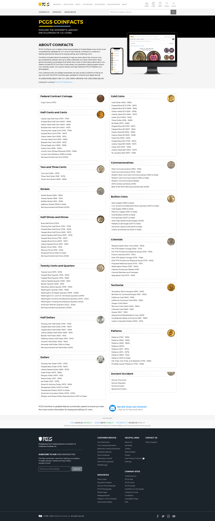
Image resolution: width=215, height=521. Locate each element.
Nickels (45, 189)
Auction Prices (113, 4)
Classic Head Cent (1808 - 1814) (53, 136)
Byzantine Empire (119, 389)
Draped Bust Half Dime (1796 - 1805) (56, 229)
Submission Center (104, 458)
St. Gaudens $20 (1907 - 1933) (124, 153)
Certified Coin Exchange (134, 489)
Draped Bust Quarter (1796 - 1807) (55, 275)
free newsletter (66, 454)
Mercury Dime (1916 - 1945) (52, 250)
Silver (97, 423)
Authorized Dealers (104, 502)
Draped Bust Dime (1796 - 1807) (54, 238)
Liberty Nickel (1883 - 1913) (52, 198)
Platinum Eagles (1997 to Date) (124, 212)
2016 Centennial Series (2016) (124, 184)
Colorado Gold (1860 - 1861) (123, 309)
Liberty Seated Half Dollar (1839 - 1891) (57, 333)
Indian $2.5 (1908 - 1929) (122, 117)
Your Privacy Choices (133, 458)
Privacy (127, 455)
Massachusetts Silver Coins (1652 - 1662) (128, 246)
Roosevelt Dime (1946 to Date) (53, 253)
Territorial (117, 285)
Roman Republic (119, 383)
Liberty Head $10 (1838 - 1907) (124, 144)
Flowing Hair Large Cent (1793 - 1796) (56, 130)
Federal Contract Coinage (56, 96)
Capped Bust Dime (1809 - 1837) (54, 241)
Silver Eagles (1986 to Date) (123, 203)
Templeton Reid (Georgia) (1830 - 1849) (128, 291)
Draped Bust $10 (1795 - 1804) (124, 141)
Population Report (104, 483)
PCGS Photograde (104, 489)
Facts (77, 4)
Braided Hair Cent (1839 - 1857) (54, 142)
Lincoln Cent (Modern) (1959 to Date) (56, 154)
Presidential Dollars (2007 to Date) (55, 390)
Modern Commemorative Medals (125, 181)
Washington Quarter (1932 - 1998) (55, 290)
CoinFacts (44, 12)
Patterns (116, 330)
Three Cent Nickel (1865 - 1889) (54, 179)
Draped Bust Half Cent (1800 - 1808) (56, 121)
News (124, 4)
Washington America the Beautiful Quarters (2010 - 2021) (65, 299)
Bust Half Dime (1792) (50, 223)
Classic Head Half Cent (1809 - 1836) (56, 125)
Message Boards (103, 496)
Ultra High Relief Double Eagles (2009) (128, 221)
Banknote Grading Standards (108, 449)
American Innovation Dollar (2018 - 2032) (58, 393)
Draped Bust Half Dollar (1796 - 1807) (56, 327)
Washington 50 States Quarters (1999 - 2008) (60, 293)
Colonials (117, 239)
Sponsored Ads (107, 418)
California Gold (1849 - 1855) (123, 297)
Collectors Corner (131, 492)
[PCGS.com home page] (45, 4)
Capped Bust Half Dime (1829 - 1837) (56, 232)
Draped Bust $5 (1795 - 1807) (123, 126)
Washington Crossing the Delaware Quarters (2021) (62, 302)
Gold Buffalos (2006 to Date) (123, 215)
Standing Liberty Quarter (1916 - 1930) (56, 287)
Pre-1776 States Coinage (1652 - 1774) (127, 249)
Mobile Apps (102, 492)
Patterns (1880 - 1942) (121, 355)
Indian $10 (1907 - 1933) (121, 147)
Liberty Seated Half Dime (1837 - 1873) (56, 235)
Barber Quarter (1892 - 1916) (52, 284)
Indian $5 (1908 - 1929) (121, 138)
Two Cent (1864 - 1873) (50, 173)
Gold (72, 423)
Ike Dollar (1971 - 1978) (50, 381)
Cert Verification (103, 442)
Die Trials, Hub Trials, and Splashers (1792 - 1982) (131, 361)
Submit (147, 6)
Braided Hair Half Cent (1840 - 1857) (56, 127)
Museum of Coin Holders (107, 499)
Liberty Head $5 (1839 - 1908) (124, 135)
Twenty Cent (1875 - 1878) (51, 272)
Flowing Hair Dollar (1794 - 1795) (54, 363)
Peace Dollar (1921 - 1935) (51, 378)
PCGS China (129, 483)
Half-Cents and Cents (53, 112)
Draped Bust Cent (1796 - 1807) (54, 133)
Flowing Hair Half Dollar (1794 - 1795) (56, 324)
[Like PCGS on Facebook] (158, 516)
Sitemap (128, 462)
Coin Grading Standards (106, 445)
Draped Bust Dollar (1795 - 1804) (54, 367)
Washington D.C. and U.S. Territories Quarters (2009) (62, 296)
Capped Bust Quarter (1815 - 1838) (55, 278)
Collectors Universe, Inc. (62, 516)
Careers (127, 449)
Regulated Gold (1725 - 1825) (123, 275)
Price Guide (68, 4)
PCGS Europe (130, 486)
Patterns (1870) (118, 346)
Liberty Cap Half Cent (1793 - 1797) (55, 119)
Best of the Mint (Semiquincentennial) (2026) (130, 187)
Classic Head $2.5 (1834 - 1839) (124, 111)
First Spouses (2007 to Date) (123, 218)
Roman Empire (118, 386)
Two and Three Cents (53, 167)
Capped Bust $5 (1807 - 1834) (124, 129)
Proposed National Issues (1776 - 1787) (127, 263)
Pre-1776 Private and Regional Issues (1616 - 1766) (132, 252)
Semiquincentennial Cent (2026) (54, 157)
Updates (57, 12)
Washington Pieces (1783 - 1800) (125, 266)
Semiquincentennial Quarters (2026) (56, 307)
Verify (160, 6)
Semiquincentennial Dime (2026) (55, 256)
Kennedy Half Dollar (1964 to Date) (55, 344)
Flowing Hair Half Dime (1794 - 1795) (56, 226)
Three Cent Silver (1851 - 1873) (53, 176)
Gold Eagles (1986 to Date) (122, 209)
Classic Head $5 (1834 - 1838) (123, 132)
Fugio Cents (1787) (48, 102)
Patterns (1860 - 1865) (121, 340)
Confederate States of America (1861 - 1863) (129, 318)
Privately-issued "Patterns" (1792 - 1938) (128, 364)
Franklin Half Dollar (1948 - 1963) (54, 341)
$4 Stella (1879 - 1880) (121, 123)
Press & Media (130, 452)
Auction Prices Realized (106, 486)
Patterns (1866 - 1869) (121, 343)
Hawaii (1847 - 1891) (120, 312)
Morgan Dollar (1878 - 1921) (52, 375)
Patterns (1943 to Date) (121, 358)
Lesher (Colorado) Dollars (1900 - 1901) (127, 321)
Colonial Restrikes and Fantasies (125, 272)
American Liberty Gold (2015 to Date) (127, 227)
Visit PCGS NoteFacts (64, 82)
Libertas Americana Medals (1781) (125, 269)
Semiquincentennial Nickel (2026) (55, 207)
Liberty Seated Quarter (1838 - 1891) (55, 281)
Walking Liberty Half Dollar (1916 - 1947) (57, 338)
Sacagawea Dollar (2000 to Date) (55, 387)
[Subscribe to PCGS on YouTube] (174, 516)
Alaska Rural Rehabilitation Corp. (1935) (128, 315)
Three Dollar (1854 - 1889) (122, 120)
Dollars (44, 357)
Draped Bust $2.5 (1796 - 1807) (124, 105)
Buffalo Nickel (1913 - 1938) (52, 201)
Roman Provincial (119, 380)
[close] (212, 18)
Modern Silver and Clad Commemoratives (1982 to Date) (135, 175)
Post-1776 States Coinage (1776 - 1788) (127, 258)
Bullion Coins (119, 196)
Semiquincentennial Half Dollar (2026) (57, 347)
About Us (128, 442)
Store (153, 6)
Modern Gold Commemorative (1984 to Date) (130, 178)
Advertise (128, 445)
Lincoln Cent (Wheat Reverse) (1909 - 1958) (59, 151)
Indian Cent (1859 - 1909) (51, 148)
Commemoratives (122, 162)
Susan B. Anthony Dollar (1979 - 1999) (56, 384)
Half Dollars (47, 317)
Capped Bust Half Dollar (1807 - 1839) (56, 330)
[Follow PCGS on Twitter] (163, 516)
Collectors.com (131, 476)
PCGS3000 (121, 423)
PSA (126, 502)
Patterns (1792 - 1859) (120, 337)
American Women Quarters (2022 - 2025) (58, 305)
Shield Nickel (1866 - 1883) (52, 195)
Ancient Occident (122, 373)
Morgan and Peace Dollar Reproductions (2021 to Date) (64, 396)
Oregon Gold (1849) (120, 303)
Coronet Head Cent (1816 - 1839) (54, 139)
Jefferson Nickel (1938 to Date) (53, 204)
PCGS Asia (129, 479)
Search (166, 6)
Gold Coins (118, 96)
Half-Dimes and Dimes (54, 217)
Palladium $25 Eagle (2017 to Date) (126, 224)
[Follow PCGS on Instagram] (168, 516)
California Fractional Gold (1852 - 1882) (127, 300)
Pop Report (88, 4)
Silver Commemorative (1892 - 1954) (126, 169)
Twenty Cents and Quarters (57, 265)
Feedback (101, 465)
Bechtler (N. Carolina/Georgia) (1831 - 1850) (129, 294)
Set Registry (100, 4)
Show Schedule (103, 455)
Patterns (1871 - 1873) (120, 349)
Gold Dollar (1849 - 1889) (122, 102)
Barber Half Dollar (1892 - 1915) (53, 336)
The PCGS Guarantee (105, 462)
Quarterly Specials (104, 452)
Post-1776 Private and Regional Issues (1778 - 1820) (133, 260)
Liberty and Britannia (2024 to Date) (127, 229)
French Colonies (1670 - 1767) (124, 255)
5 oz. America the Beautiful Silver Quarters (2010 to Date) (135, 206)
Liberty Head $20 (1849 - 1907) (124, 150)
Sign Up (77, 469)
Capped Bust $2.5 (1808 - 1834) (124, 108)
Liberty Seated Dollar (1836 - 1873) (55, 369)
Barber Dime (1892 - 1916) (51, 247)
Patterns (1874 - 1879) (120, 352)
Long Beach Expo (131, 499)
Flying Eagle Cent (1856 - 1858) (53, 145)
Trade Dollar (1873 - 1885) (51, 372)
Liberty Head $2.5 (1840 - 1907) (124, 114)
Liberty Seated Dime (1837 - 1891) (54, 244)
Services (56, 4)
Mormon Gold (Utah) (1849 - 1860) (126, 306)
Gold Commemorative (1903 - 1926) (126, 172)
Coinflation (129, 496)
